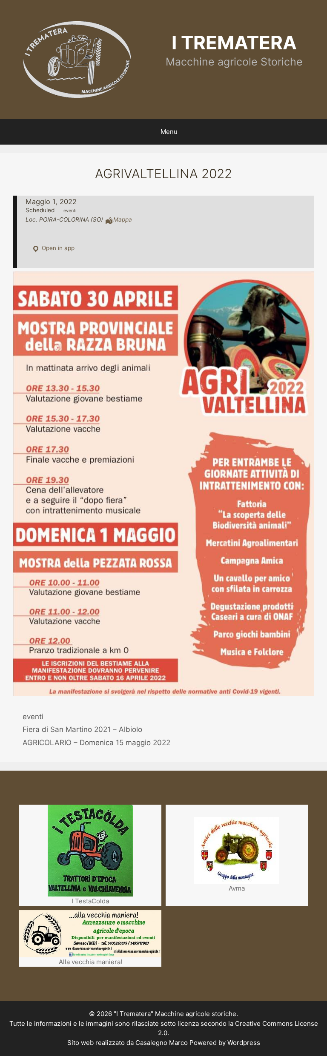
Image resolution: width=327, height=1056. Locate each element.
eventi (33, 716)
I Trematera (234, 42)
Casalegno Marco (161, 1043)
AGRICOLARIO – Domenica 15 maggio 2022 (96, 742)
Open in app (57, 248)
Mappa (122, 219)
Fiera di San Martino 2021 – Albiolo (82, 729)
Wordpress (243, 1043)
